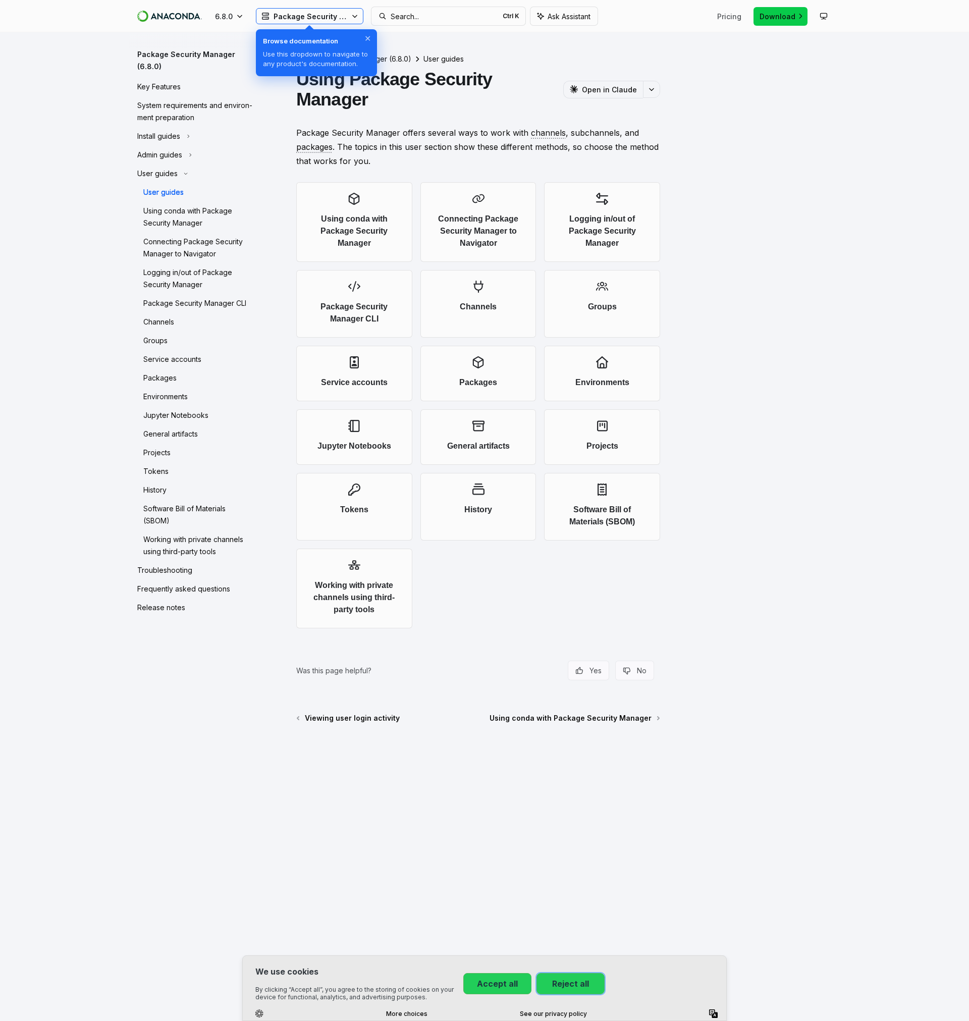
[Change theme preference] (824, 16)
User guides (443, 59)
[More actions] (651, 89)
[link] (354, 222)
